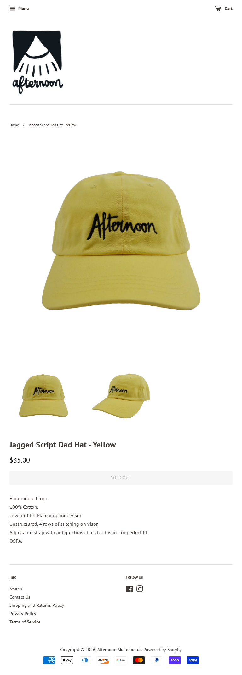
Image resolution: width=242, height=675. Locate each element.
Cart (228, 8)
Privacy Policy (22, 614)
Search (15, 588)
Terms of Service (24, 622)
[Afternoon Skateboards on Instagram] (139, 590)
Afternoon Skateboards (119, 649)
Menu (23, 8)
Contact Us (19, 597)
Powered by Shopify (162, 649)
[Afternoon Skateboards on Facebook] (129, 590)
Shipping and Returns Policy (36, 605)
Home (14, 125)
